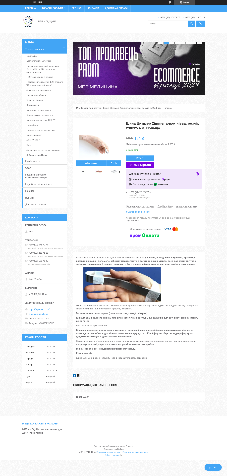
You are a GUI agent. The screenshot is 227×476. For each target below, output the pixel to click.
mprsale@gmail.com (39, 314)
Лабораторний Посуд (37, 155)
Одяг (28, 145)
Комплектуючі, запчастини (39, 115)
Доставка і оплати (116, 8)
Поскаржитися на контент (109, 452)
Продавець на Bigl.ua (114, 449)
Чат (216, 467)
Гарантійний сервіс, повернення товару (36, 176)
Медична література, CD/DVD (41, 120)
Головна (30, 8)
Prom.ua (129, 446)
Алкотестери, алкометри (38, 90)
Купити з (134, 165)
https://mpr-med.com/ (39, 309)
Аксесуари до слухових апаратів (42, 150)
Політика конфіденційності (135, 452)
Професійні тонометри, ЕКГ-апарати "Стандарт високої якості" (44, 83)
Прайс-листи (32, 161)
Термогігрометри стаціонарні (40, 130)
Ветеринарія (32, 105)
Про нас (76, 8)
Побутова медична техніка (39, 77)
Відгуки (29, 197)
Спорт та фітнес (34, 100)
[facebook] (74, 376)
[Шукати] (191, 24)
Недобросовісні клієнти (38, 184)
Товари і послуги (52, 8)
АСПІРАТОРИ (33, 140)
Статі (28, 167)
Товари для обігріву (36, 95)
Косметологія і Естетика (38, 61)
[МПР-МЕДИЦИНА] (28, 21)
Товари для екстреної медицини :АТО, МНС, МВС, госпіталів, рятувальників (42, 69)
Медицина (31, 56)
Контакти (93, 8)
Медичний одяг (34, 135)
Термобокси (32, 125)
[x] (78, 376)
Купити (140, 158)
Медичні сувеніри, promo (38, 110)
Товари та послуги (91, 108)
